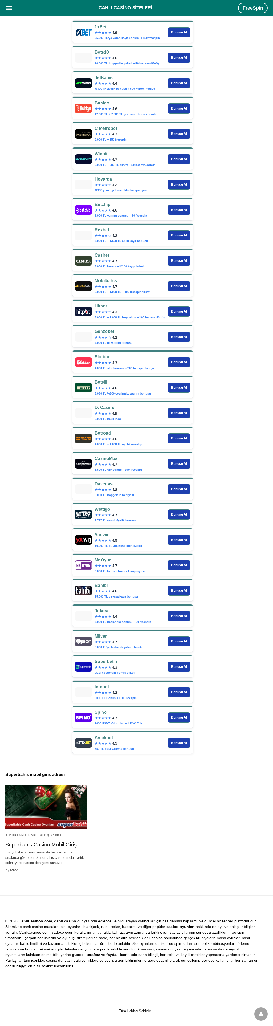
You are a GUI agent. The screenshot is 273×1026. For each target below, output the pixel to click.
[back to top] (261, 1014)
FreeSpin (253, 8)
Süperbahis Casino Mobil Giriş (41, 845)
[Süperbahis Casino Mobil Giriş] (46, 807)
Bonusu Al (179, 32)
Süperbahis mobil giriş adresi (34, 835)
